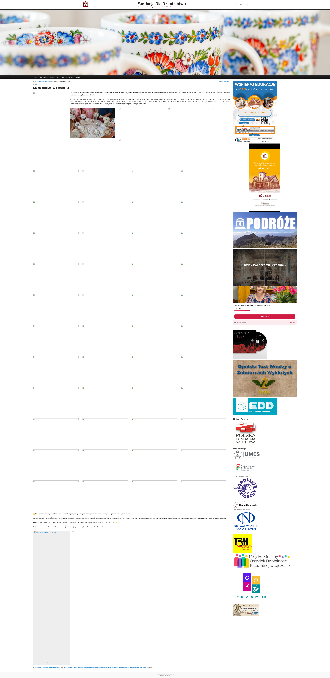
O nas (35, 77)
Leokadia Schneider (73, 667)
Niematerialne (56, 667)
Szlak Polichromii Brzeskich (265, 265)
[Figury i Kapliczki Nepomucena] (246, 610)
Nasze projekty (44, 77)
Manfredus (92, 667)
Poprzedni (220, 81)
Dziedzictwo (69, 77)
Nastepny (227, 81)
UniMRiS (121, 667)
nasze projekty (109, 667)
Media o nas (60, 77)
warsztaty (136, 667)
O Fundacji (167, 675)
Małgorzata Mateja (100, 667)
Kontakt (52, 77)
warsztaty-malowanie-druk (114, 527)
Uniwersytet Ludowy (128, 667)
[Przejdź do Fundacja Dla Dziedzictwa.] (34, 81)
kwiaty (65, 667)
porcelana (115, 667)
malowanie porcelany (83, 667)
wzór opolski (143, 667)
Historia (78, 77)
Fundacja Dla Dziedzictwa (162, 3)
